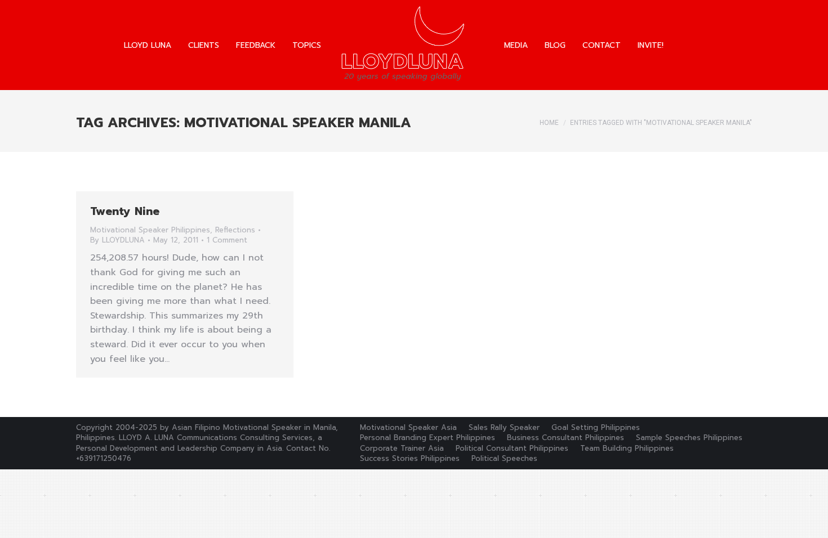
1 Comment (227, 240)
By (117, 240)
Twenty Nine (124, 211)
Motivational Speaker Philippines (150, 230)
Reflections (235, 230)
